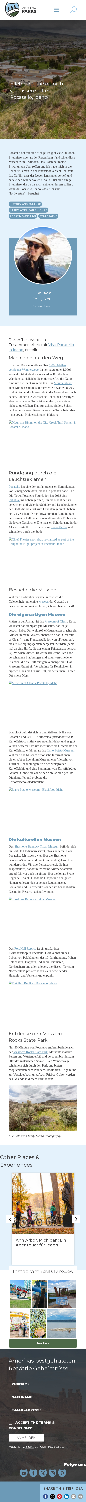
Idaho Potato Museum (60, 750)
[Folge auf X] (43, 1473)
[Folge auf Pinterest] (62, 1473)
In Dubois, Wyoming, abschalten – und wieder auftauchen (41, 1245)
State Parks (48, 216)
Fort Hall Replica (25, 948)
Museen (44, 601)
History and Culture (25, 204)
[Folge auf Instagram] (53, 1473)
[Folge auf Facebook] (33, 1473)
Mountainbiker (63, 383)
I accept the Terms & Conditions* (32, 1425)
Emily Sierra (43, 299)
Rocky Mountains (23, 216)
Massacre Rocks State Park (30, 1052)
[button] (45, 1496)
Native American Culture (28, 210)
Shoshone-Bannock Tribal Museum (36, 846)
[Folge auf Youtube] (24, 1473)
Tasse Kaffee (59, 527)
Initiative (14, 500)
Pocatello (14, 486)
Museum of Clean (56, 621)
